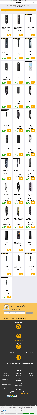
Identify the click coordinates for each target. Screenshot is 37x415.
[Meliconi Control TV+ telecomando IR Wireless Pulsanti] (6, 19)
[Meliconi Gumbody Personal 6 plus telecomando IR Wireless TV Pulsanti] (30, 210)
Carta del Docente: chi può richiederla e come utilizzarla (6, 377)
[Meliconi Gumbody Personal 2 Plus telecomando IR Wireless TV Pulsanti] (18, 114)
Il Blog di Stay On (6, 375)
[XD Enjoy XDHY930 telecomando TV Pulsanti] (30, 258)
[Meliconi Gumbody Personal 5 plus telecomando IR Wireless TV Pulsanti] (18, 186)
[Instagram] (27, 393)
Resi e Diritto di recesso (18, 378)
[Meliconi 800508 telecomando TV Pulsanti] (18, 235)
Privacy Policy (30, 375)
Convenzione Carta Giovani (6, 379)
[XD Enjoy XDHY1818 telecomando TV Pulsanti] (6, 162)
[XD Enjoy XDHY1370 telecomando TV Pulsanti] (6, 282)
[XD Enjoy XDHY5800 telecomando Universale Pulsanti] (6, 43)
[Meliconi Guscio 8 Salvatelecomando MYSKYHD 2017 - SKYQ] (18, 258)
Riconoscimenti (6, 382)
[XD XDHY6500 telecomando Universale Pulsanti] (30, 43)
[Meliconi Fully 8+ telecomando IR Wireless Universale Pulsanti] (18, 19)
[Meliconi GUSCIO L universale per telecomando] (6, 66)
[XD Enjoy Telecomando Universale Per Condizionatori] (30, 66)
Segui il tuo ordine (18, 375)
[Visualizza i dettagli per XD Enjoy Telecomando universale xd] (18, 43)
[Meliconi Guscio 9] (30, 235)
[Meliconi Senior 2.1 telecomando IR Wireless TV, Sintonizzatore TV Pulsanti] (30, 138)
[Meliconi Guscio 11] (6, 235)
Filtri (19, 9)
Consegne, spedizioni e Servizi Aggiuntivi (18, 387)
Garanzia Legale (18, 380)
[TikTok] (24, 393)
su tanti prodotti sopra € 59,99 (19, 0)
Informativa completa (6, 410)
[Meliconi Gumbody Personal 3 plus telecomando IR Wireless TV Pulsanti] (6, 210)
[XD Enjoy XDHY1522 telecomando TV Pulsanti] (30, 19)
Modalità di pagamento (18, 385)
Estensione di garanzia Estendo (18, 381)
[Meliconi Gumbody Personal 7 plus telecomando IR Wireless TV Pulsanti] (30, 186)
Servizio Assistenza (18, 376)
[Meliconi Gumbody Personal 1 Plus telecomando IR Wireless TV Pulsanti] (6, 90)
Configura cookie (17, 413)
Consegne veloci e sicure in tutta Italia (19, 331)
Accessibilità (18, 389)
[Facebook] (22, 393)
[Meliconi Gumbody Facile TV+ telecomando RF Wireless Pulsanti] (30, 162)
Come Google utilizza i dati (6, 409)
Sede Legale (6, 388)
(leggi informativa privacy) (22, 318)
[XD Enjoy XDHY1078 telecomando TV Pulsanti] (6, 114)
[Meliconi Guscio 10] (18, 138)
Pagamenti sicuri (19, 340)
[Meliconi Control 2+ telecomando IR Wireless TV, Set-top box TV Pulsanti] (18, 66)
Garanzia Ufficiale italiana (19, 361)
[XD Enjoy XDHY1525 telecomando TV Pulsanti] (6, 258)
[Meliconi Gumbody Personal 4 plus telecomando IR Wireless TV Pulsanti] (30, 90)
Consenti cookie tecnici (6, 413)
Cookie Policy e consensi (31, 376)
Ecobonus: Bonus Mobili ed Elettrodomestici (6, 387)
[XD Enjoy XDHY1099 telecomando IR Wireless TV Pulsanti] (18, 162)
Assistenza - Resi (19, 351)
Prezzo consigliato (5, 32)
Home (8, 5)
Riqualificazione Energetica (6, 384)
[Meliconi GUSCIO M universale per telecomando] (18, 90)
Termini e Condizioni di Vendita (18, 383)
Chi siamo (6, 381)
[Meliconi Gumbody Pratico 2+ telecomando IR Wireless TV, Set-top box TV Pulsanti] (6, 186)
